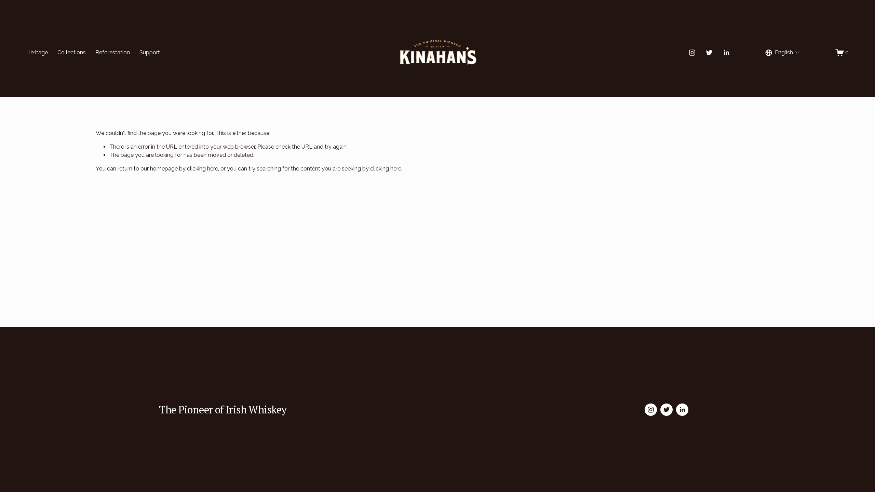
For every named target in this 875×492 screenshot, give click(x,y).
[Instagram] (692, 52)
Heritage (37, 52)
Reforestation (112, 52)
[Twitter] (709, 52)
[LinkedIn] (726, 52)
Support (149, 52)
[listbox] (782, 52)
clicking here (202, 168)
